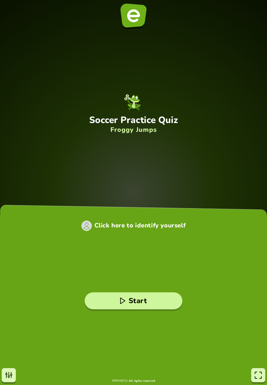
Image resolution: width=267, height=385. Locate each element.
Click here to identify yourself (140, 226)
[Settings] (9, 375)
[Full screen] (258, 375)
